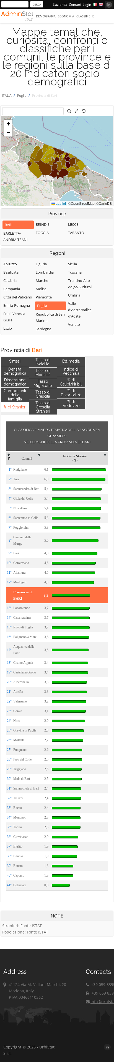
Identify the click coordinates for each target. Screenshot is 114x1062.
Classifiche (85, 16)
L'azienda (60, 4)
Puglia (22, 95)
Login (87, 4)
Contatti (75, 4)
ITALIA (7, 95)
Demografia (46, 16)
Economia (66, 16)
